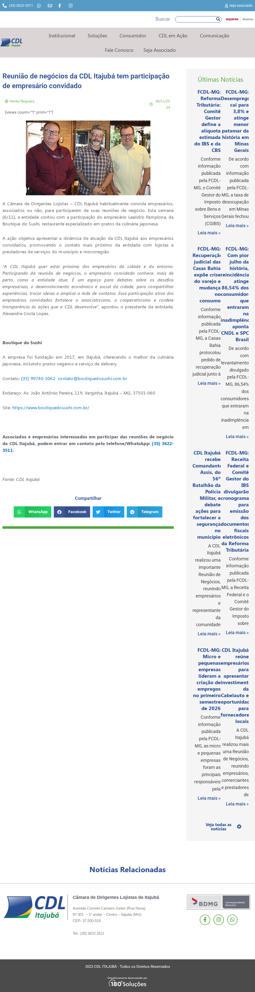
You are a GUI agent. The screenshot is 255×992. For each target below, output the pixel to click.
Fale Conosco (119, 49)
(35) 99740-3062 (38, 378)
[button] (32, 512)
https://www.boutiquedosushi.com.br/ (50, 407)
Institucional (62, 35)
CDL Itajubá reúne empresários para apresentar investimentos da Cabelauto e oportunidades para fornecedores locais (238, 685)
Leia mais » (209, 232)
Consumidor (133, 35)
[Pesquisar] (218, 19)
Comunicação (214, 35)
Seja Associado (159, 49)
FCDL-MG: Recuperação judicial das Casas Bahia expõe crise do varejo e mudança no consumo (207, 274)
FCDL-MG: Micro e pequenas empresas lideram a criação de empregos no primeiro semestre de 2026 (207, 678)
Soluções (97, 35)
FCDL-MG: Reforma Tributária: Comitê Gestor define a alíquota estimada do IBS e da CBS (207, 120)
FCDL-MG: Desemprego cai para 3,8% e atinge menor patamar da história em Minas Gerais (235, 120)
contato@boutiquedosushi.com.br (92, 378)
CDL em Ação (173, 35)
